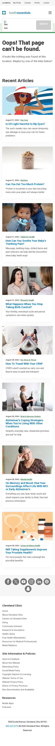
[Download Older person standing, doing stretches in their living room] (27, 397)
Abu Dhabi (17, 3)
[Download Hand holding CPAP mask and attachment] (27, 340)
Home (5, 611)
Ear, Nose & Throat (28, 360)
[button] (50, 12)
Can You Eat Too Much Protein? (25, 184)
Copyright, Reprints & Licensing (16, 674)
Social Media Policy (11, 670)
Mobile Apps (8, 703)
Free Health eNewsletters (14, 637)
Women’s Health (27, 300)
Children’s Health (28, 237)
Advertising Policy (10, 666)
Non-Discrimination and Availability (18, 689)
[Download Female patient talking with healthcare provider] (27, 280)
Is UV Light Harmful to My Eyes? (25, 124)
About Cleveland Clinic (12, 615)
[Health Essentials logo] (19, 12)
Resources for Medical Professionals (19, 641)
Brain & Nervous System (31, 416)
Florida (37, 3)
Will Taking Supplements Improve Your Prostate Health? (26, 551)
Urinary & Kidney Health (30, 546)
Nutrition (24, 180)
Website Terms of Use (12, 678)
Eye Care (24, 120)
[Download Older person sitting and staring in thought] (27, 459)
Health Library (8, 634)
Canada (28, 3)
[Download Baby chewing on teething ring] (27, 217)
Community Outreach (12, 626)
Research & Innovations (13, 630)
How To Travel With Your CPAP (24, 363)
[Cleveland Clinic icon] (4, 12)
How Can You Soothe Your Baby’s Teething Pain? (26, 242)
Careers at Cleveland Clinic (14, 618)
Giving (5, 622)
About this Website (11, 663)
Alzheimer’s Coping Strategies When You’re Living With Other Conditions (24, 423)
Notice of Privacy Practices (15, 686)
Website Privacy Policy (12, 682)
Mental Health (26, 479)
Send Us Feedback (10, 659)
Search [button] (43, 23)
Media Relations (9, 645)
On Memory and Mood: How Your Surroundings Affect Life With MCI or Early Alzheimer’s (27, 486)
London (46, 3)
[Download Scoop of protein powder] (27, 161)
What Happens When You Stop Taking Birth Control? (24, 305)
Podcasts (6, 707)
